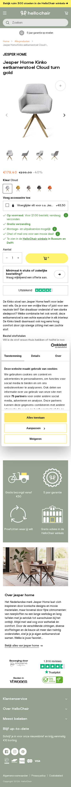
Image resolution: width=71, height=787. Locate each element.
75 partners (19, 396)
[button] (5, 13)
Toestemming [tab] (12, 355)
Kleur (10, 180)
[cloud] (7, 188)
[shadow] (39, 188)
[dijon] (18, 188)
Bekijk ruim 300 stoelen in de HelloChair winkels (34, 3)
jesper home (15, 54)
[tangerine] (49, 188)
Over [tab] (58, 355)
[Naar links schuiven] (6, 115)
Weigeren (35, 438)
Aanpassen (33, 428)
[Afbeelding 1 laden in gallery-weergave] (9, 155)
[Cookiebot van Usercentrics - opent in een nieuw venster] (51, 345)
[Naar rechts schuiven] (64, 115)
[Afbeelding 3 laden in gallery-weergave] (39, 155)
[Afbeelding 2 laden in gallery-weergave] (24, 155)
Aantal (7, 249)
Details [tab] (35, 355)
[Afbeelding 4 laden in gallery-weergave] (54, 155)
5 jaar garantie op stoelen (40, 32)
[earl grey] (28, 188)
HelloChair (26, 781)
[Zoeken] (8, 23)
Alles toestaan (36, 417)
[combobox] (35, 22)
